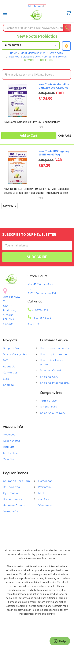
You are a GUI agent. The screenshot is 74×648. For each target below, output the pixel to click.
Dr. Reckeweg (11, 487)
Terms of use (48, 400)
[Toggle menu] (5, 13)
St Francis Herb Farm (17, 481)
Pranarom (44, 487)
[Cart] (67, 13)
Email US (33, 324)
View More (45, 505)
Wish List (8, 447)
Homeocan (45, 481)
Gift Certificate (12, 453)
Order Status (11, 441)
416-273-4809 (39, 310)
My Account (10, 434)
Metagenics (10, 511)
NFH (41, 493)
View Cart (9, 459)
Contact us (10, 372)
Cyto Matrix (10, 493)
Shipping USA (48, 377)
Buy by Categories (15, 354)
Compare (64, 135)
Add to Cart (28, 135)
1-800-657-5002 (41, 318)
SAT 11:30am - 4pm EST (42, 293)
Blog (6, 379)
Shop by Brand (12, 348)
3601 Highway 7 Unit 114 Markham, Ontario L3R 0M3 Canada (11, 310)
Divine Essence (13, 499)
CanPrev (43, 499)
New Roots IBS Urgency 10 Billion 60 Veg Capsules (54, 154)
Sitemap (8, 385)
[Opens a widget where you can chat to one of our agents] (59, 641)
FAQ (5, 360)
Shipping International (54, 383)
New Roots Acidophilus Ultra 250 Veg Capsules (54, 86)
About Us (9, 366)
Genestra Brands (14, 505)
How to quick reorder (53, 354)
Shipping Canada (51, 370)
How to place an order (54, 348)
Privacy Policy (48, 406)
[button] (66, 46)
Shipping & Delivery (52, 413)
